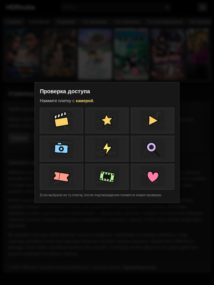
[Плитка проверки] (61, 120)
